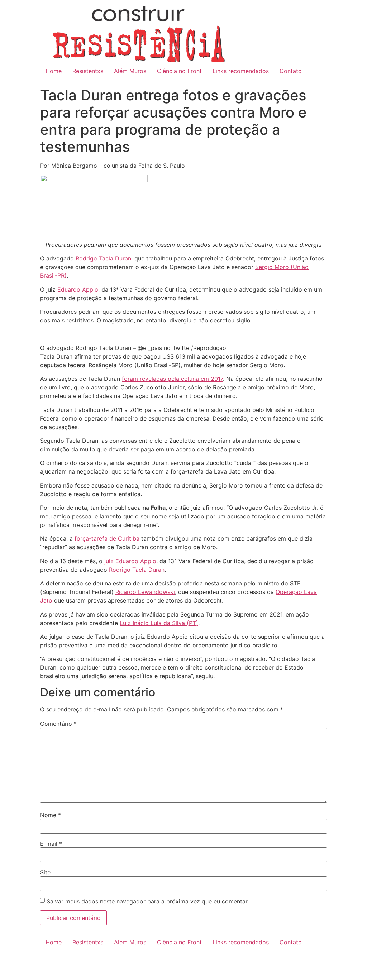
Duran (123, 258)
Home (54, 71)
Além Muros (130, 71)
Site (45, 872)
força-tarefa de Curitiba (107, 538)
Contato (291, 71)
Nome (50, 815)
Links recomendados (241, 71)
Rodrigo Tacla (95, 258)
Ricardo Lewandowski (145, 591)
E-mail (51, 844)
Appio (90, 289)
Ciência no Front (179, 71)
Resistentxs (87, 71)
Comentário (58, 724)
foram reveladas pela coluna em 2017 (172, 378)
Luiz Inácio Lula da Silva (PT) (159, 623)
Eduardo (69, 289)
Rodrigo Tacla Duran (137, 569)
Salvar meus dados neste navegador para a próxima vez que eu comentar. (148, 901)
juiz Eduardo (122, 561)
